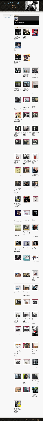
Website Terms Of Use (31, 419)
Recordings (6, 6)
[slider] (38, 24)
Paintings (14, 5)
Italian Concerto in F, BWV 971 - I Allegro (24, 17)
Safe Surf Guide (34, 419)
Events (5, 7)
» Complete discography (7, 17)
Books (5, 8)
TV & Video (14, 7)
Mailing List (14, 8)
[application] (26, 20)
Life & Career (7, 5)
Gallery (13, 6)
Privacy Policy (38, 419)
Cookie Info (27, 419)
